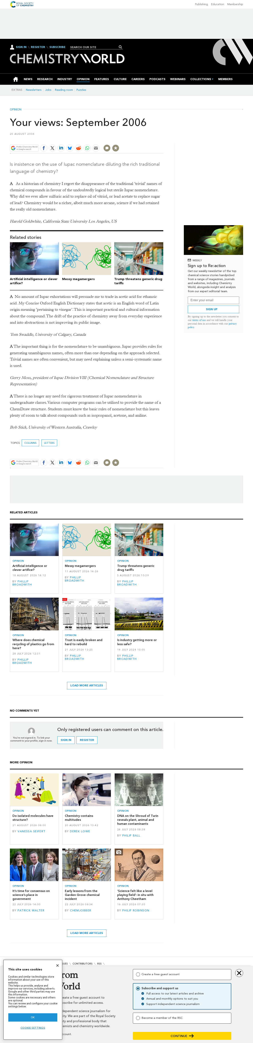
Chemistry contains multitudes (79, 818)
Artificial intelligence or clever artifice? (29, 568)
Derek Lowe (80, 831)
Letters (49, 442)
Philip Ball (131, 835)
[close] (163, 138)
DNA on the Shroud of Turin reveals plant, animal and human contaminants (137, 820)
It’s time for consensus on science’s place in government (31, 895)
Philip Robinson (135, 910)
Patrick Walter (31, 910)
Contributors (83, 963)
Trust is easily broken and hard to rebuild (83, 642)
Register (38, 47)
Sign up (211, 309)
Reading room (64, 90)
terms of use (199, 320)
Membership (235, 4)
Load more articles (86, 685)
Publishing (201, 4)
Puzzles (81, 90)
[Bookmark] (115, 148)
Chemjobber (80, 910)
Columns (30, 442)
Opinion (15, 109)
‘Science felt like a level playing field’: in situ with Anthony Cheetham (135, 895)
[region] (32, 1000)
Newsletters (34, 90)
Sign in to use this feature (144, 138)
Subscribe (57, 47)
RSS (99, 963)
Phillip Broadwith (22, 583)
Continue (179, 1036)
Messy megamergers (78, 279)
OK (33, 1017)
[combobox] (95, 47)
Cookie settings (33, 1027)
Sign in (66, 740)
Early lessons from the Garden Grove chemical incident (82, 895)
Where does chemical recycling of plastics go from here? (33, 644)
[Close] (57, 965)
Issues (64, 963)
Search (120, 47)
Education (217, 4)
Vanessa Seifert (31, 831)
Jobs (48, 90)
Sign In (21, 47)
